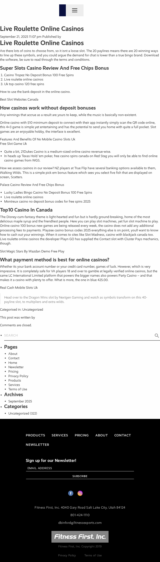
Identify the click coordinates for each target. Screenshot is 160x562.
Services (14, 385)
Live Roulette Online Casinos (42, 29)
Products (14, 380)
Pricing (13, 371)
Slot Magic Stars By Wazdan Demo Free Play (32, 251)
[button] (157, 336)
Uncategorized (18, 413)
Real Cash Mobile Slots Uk (19, 288)
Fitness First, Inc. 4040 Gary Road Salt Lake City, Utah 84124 (80, 507)
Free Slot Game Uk (13, 144)
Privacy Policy (18, 376)
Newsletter (16, 367)
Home (12, 363)
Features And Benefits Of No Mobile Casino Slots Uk (37, 139)
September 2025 (20, 401)
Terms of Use (17, 389)
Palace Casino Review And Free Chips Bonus (32, 185)
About (12, 354)
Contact (13, 358)
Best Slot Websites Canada (19, 99)
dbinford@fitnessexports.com (80, 523)
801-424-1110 (80, 515)
